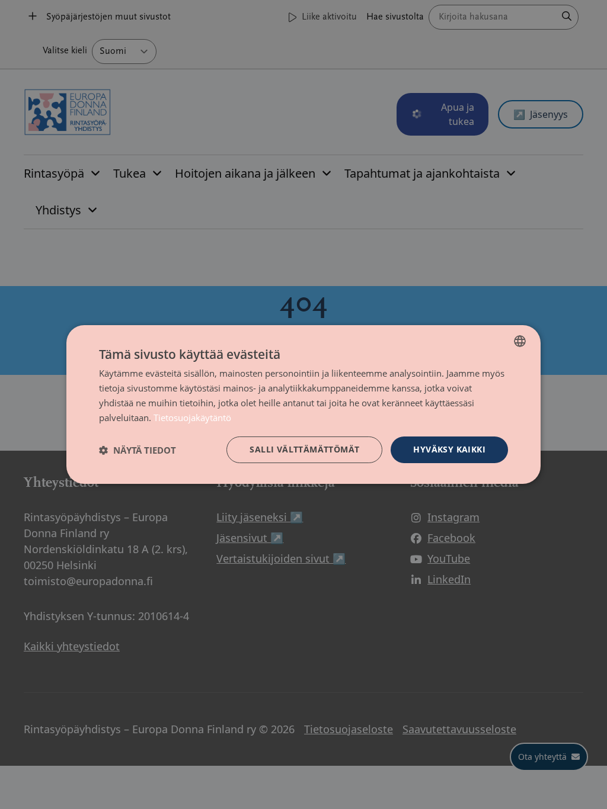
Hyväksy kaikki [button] (449, 449)
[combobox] (520, 341)
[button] (137, 450)
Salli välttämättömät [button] (304, 449)
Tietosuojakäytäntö (192, 417)
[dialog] (303, 404)
